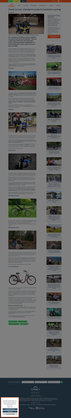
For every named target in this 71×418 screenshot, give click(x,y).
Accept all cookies (10, 409)
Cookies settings (10, 414)
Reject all (10, 411)
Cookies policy (10, 406)
